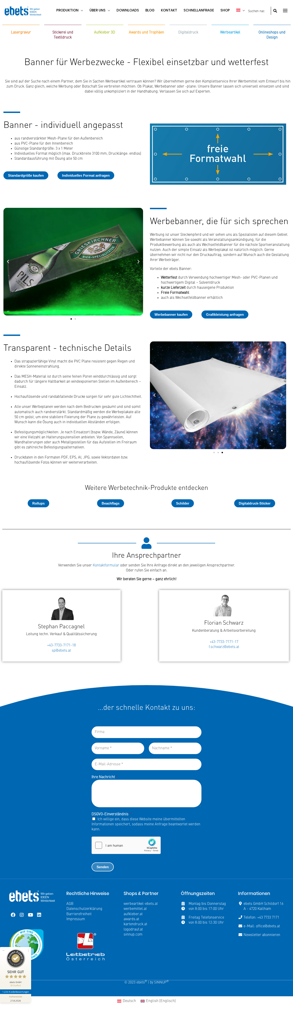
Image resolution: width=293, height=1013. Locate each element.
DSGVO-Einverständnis (111, 814)
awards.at (131, 919)
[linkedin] (39, 914)
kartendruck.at (135, 924)
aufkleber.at (133, 914)
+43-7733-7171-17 (224, 642)
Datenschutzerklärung (84, 909)
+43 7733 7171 (268, 918)
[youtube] (30, 914)
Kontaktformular (106, 565)
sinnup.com (133, 934)
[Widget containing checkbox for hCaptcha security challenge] (126, 845)
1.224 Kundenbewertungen (15, 991)
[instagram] (21, 914)
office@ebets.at (268, 926)
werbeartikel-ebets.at (141, 904)
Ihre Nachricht (105, 777)
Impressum (75, 919)
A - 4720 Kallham (257, 909)
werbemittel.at (135, 909)
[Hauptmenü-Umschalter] (285, 10)
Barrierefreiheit (79, 914)
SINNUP (161, 982)
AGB (69, 904)
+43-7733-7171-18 (61, 645)
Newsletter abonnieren (262, 935)
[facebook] (13, 914)
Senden (103, 867)
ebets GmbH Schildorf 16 (263, 904)
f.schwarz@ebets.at (224, 647)
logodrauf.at (133, 929)
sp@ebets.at (61, 651)
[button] (81, 10)
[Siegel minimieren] (3, 950)
